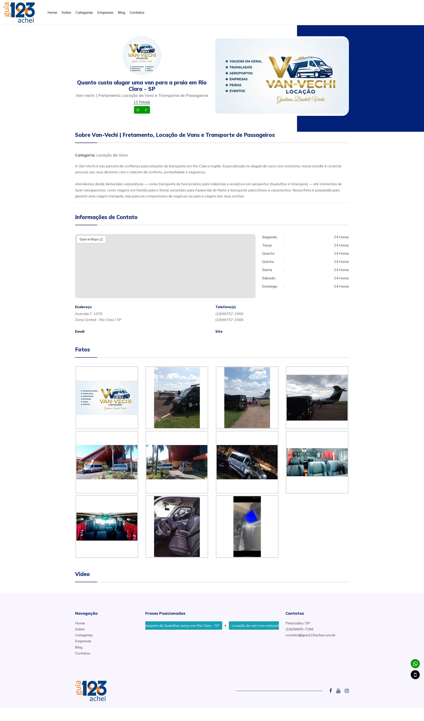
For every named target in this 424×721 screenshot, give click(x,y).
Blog (121, 12)
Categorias (84, 12)
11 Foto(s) (142, 102)
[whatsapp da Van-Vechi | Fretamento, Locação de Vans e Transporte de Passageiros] (415, 663)
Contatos (137, 12)
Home (52, 12)
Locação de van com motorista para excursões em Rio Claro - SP (263, 625)
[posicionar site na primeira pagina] (19, 12)
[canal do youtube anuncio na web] (340, 691)
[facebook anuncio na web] (332, 691)
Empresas (105, 12)
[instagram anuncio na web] (347, 691)
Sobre (66, 12)
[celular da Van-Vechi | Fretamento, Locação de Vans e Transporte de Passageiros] (415, 674)
